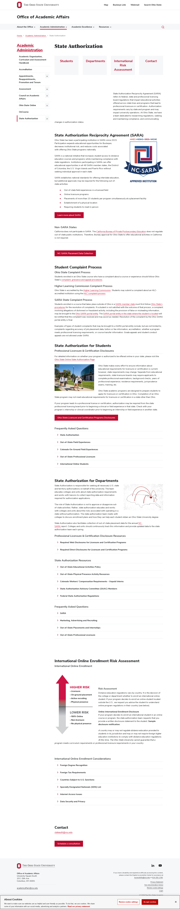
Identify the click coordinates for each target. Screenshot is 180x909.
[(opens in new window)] (36, 866)
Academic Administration (52, 26)
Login (161, 891)
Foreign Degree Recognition (73, 765)
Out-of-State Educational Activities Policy (80, 567)
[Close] (176, 902)
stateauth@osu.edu (63, 832)
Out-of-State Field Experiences (75, 442)
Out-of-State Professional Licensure (77, 456)
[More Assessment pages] (47, 89)
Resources (104, 26)
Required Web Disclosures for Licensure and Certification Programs (93, 542)
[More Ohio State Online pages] (47, 105)
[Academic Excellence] (93, 27)
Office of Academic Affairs (43, 17)
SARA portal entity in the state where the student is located (130, 313)
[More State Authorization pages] (47, 118)
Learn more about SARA (69, 215)
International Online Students (74, 464)
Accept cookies (149, 902)
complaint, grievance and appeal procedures (81, 279)
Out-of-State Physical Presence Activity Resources (85, 574)
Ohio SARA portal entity (87, 313)
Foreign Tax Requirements (73, 772)
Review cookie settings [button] (155, 888)
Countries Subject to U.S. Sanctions (77, 779)
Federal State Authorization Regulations (79, 596)
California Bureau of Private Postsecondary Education (121, 231)
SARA (63, 613)
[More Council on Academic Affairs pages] (47, 95)
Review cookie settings (128, 902)
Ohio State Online (27, 105)
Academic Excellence (82, 26)
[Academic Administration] (66, 27)
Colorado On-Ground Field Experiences (79, 449)
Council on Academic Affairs (29, 97)
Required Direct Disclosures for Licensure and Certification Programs (93, 549)
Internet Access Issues (71, 794)
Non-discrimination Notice (153, 885)
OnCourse (24, 111)
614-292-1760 (157, 877)
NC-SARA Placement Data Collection (75, 253)
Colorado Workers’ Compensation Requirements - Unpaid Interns (92, 581)
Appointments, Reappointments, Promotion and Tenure (30, 79)
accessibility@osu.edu (142, 877)
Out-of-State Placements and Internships (80, 627)
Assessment (25, 89)
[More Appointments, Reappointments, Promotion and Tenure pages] (47, 76)
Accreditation (25, 69)
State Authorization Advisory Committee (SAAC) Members (88, 588)
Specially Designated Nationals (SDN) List (80, 787)
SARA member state (125, 304)
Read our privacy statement (79, 906)
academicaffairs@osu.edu (27, 888)
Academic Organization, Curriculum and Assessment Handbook (32, 59)
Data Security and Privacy (72, 801)
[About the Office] (34, 27)
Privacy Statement (156, 882)
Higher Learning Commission (97, 290)
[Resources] (110, 27)
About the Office (25, 26)
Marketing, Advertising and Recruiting (78, 620)
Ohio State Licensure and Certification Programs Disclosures (86, 417)
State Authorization (28, 118)
